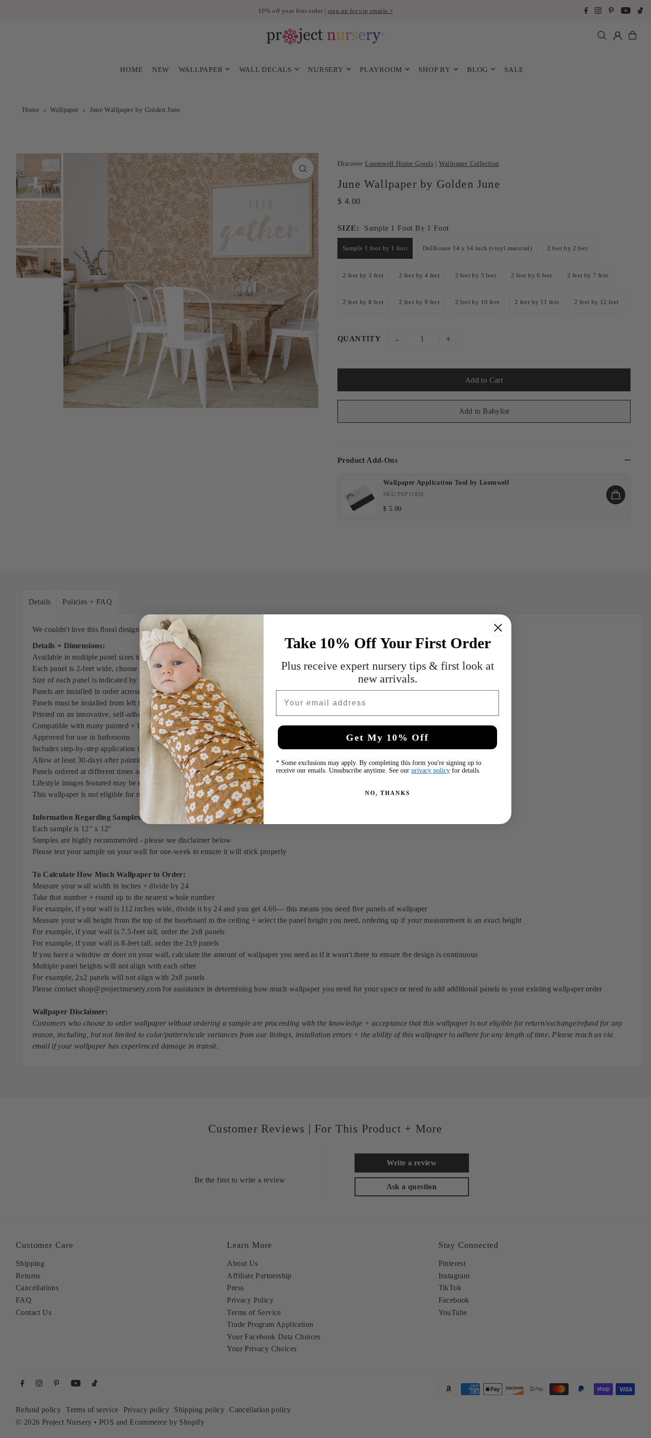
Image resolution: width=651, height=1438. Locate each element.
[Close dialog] (498, 627)
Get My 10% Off (387, 737)
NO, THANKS (387, 793)
